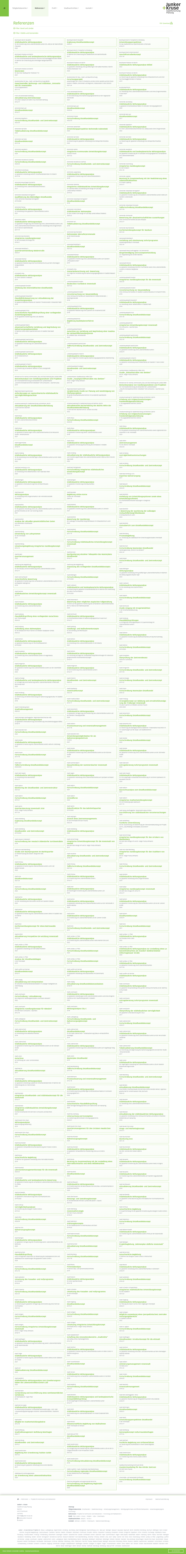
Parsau (90, 1541)
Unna (123, 1543)
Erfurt (139, 1532)
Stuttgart (91, 1543)
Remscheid (112, 1541)
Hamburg (144, 1535)
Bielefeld (137, 1530)
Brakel (165, 1530)
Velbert (128, 1543)
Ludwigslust (59, 1539)
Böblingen (156, 1530)
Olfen (72, 1541)
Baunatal (120, 1530)
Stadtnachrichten (71, 8)
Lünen (53, 1539)
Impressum (149, 1499)
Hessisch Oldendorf (68, 1537)
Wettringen (68, 1546)
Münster (117, 1539)
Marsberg (85, 1539)
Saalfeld (135, 1541)
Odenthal (60, 1541)
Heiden (34, 1537)
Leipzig (27, 1539)
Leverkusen (33, 1539)
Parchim (84, 1541)
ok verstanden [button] (176, 1551)
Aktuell (83, 1519)
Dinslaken (69, 1532)
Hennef (39, 1537)
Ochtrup (54, 1541)
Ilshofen (102, 1537)
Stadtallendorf (70, 1543)
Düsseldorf (101, 1532)
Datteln (63, 1532)
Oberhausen (47, 1541)
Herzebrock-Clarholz (56, 1537)
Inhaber (89, 1516)
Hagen (118, 1535)
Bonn (161, 1530)
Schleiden (30, 1543)
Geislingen (59, 1535)
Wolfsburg (103, 1546)
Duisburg (108, 1532)
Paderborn (78, 1541)
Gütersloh (98, 1535)
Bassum (114, 1530)
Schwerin (37, 1543)
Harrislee (159, 1535)
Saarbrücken (143, 1541)
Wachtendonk (148, 1543)
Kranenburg (136, 1537)
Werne (58, 1546)
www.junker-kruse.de (25, 1518)
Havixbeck (21, 1537)
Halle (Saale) (124, 1535)
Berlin (131, 1530)
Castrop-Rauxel (43, 1532)
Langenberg (159, 1537)
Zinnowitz (118, 1546)
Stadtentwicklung (96, 1509)
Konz (130, 1537)
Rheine (125, 1541)
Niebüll (25, 1541)
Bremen (22, 1532)
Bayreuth (126, 1530)
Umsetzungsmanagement (111, 1509)
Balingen (108, 1530)
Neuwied (20, 1541)
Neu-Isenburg (131, 1539)
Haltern (138, 1535)
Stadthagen (79, 1543)
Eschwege (151, 1532)
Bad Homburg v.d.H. (93, 1530)
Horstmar (91, 1537)
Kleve (126, 1537)
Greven (93, 1535)
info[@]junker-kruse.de (25, 1516)
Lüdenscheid (47, 1539)
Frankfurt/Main (28, 1535)
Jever (110, 1537)
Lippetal (40, 1539)
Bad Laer (102, 1530)
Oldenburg (67, 1541)
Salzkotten (151, 1541)
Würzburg (96, 1546)
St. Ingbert (98, 1543)
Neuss (166, 1539)
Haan (103, 1535)
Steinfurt (85, 1543)
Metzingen (106, 1539)
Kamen (119, 1537)
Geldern (65, 1535)
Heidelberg (27, 1537)
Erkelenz (144, 1532)
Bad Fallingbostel (81, 1530)
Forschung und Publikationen (112, 1514)
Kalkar (114, 1537)
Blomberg (143, 1530)
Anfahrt (20, 1520)
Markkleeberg (72, 1539)
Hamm (149, 1535)
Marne (79, 1539)
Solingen (63, 1543)
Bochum (149, 1530)
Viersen (136, 1543)
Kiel (123, 1537)
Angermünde (58, 1530)
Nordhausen (32, 1541)
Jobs (94, 1516)
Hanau (154, 1535)
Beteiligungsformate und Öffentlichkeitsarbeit (134, 1509)
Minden (112, 1539)
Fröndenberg (44, 1535)
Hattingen (166, 1535)
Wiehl (74, 1546)
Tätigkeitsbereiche (19, 8)
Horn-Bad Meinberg (81, 1537)
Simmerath (56, 1543)
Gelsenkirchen (73, 1535)
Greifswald (86, 1535)
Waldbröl (155, 1543)
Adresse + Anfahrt (80, 1521)
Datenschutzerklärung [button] (32, 1551)
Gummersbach (110, 1535)
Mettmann (99, 1539)
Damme (58, 1532)
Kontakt (89, 8)
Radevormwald (97, 1541)
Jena (106, 1537)
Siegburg (49, 1543)
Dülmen (95, 1532)
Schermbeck (158, 1541)
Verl (132, 1543)
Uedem (119, 1543)
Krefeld (143, 1537)
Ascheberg (72, 1530)
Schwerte (43, 1543)
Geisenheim (52, 1535)
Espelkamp (158, 1532)
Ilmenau (96, 1537)
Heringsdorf (45, 1537)
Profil (54, 8)
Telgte (104, 1543)
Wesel (62, 1546)
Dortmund (83, 1532)
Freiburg (36, 1535)
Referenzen (39, 8)
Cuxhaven (52, 1532)
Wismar (84, 1546)
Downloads (100, 1516)
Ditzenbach (76, 1532)
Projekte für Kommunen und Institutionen (43, 1499)
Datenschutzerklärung (162, 1499)
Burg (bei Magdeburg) (31, 1532)
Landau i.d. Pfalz (150, 1537)
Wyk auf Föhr (111, 1546)
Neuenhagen (140, 1539)
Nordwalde (39, 1541)
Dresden (89, 1532)
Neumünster (159, 1539)
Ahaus (43, 1530)
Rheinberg (119, 1541)
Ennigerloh (127, 1532)
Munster (123, 1539)
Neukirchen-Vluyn (149, 1539)
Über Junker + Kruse (79, 1516)
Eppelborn (134, 1532)
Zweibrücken (126, 1546)
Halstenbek (131, 1535)
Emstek (121, 1532)
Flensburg (20, 1535)
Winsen (79, 1546)
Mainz (65, 1539)
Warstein (162, 1543)
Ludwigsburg (49, 1530)
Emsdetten (115, 1532)
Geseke (80, 1535)
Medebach (92, 1539)
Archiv (89, 1519)
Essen (164, 1532)
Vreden (141, 1543)
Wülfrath (89, 1546)
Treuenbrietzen (111, 1543)
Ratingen (105, 1541)
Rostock (130, 1541)
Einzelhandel (86, 1509)
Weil (166, 1543)
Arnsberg (65, 1530)
